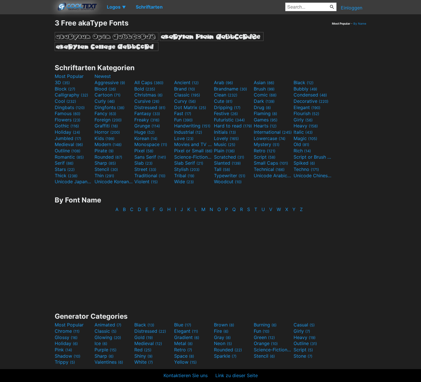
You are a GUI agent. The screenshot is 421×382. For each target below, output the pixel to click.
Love (184, 138)
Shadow (67, 356)
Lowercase (270, 138)
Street (145, 169)
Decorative (311, 101)
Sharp (105, 163)
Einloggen (351, 8)
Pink (63, 350)
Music (224, 144)
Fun (183, 120)
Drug (262, 107)
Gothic (67, 126)
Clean (225, 95)
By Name (359, 23)
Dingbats (70, 107)
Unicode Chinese (313, 175)
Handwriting (192, 126)
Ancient (186, 82)
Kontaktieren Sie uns (186, 375)
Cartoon (108, 95)
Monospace (150, 144)
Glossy (66, 337)
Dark (264, 101)
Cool (65, 101)
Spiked (304, 163)
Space (184, 356)
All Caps (149, 82)
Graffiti (106, 126)
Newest (103, 76)
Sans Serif (150, 157)
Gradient (186, 337)
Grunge (147, 126)
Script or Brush (313, 157)
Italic (303, 132)
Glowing (108, 337)
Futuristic (229, 120)
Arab (223, 82)
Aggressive (110, 82)
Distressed (150, 107)
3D (62, 82)
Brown (224, 325)
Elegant (307, 107)
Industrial (188, 132)
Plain (224, 150)
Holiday (67, 132)
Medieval (69, 144)
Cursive (147, 101)
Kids (105, 138)
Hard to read (233, 126)
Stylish (187, 169)
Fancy (105, 113)
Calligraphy (71, 95)
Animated (108, 325)
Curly (105, 101)
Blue (182, 325)
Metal (183, 343)
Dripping (227, 107)
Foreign (108, 120)
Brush (264, 89)
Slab (143, 163)
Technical (269, 169)
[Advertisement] (27, 104)
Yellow (185, 362)
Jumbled (68, 138)
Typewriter (229, 175)
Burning (265, 325)
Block (65, 89)
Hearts (265, 126)
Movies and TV (193, 144)
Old (301, 144)
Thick (66, 175)
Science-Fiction (193, 157)
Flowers (67, 120)
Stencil (106, 169)
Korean (146, 138)
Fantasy (147, 113)
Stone (303, 356)
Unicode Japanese (74, 181)
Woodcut (228, 181)
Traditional (150, 175)
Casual (304, 325)
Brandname (230, 89)
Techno (306, 169)
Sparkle (225, 356)
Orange (266, 343)
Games (266, 120)
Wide (184, 181)
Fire (221, 331)
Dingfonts (110, 107)
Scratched (229, 157)
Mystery (267, 144)
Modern (108, 144)
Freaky (147, 120)
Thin (104, 175)
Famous (67, 113)
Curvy (185, 101)
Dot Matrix (190, 107)
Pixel (144, 150)
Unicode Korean (114, 181)
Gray (222, 337)
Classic (187, 95)
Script (265, 157)
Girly (303, 120)
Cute (223, 101)
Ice (101, 343)
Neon (223, 343)
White (143, 362)
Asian (264, 82)
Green (264, 337)
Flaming (265, 113)
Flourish (306, 113)
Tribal (184, 175)
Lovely (226, 138)
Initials (225, 132)
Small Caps (271, 163)
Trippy (65, 362)
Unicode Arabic (273, 175)
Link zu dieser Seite (236, 375)
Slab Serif (188, 163)
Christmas (148, 95)
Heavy (306, 126)
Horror (107, 132)
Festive (226, 113)
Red (143, 350)
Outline (67, 150)
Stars (65, 169)
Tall (222, 169)
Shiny (143, 356)
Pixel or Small (193, 150)
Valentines (109, 362)
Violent (146, 181)
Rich (302, 150)
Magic (305, 138)
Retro (265, 150)
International (273, 132)
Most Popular (69, 76)
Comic (265, 95)
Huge (144, 132)
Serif (64, 163)
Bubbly (305, 89)
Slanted (227, 163)
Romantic (69, 157)
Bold (144, 89)
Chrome (67, 331)
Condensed (310, 95)
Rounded (108, 157)
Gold (143, 337)
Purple (106, 350)
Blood (105, 89)
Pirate (104, 150)
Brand (184, 89)
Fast (182, 113)
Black (304, 82)
